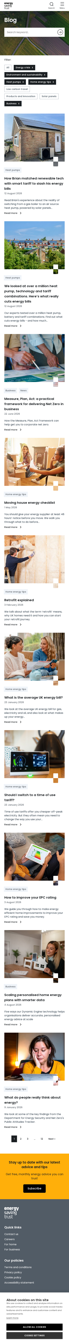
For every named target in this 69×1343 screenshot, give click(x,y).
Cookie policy (12, 1277)
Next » (51, 1138)
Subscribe (34, 1188)
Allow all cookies (34, 1327)
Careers (9, 1239)
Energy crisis (23, 67)
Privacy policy (13, 1272)
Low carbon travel (17, 89)
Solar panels (49, 96)
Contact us (11, 1234)
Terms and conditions (18, 1267)
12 (42, 1138)
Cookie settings (34, 1335)
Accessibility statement (19, 1282)
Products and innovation (20, 96)
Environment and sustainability (24, 74)
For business (12, 1249)
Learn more (12, 1317)
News (23, 390)
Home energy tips (40, 82)
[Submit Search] (60, 32)
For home (10, 1244)
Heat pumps (13, 82)
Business (11, 103)
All (7, 67)
